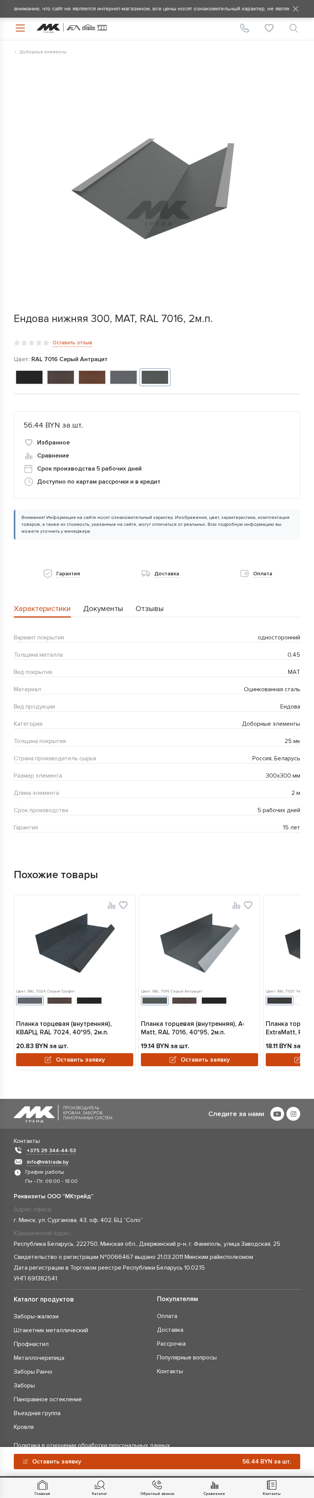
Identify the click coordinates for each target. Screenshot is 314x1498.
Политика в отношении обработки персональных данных (92, 1445)
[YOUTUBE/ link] (277, 1114)
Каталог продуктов (44, 1299)
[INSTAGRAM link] (293, 1114)
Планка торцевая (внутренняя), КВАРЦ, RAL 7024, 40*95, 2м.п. (64, 1028)
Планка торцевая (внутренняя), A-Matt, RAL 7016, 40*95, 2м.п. (193, 1028)
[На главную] (72, 28)
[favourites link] (269, 28)
